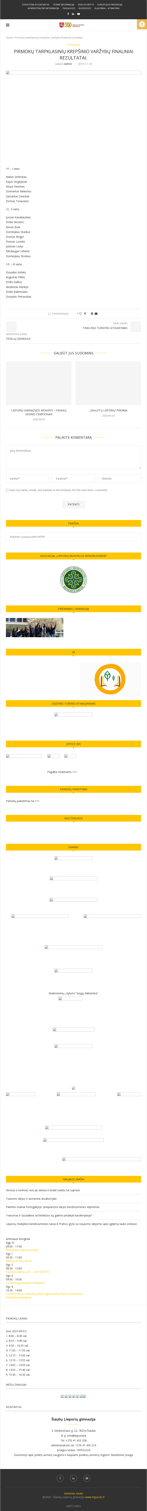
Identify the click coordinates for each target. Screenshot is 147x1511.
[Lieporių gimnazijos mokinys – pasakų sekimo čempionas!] (39, 383)
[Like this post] (80, 313)
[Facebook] (68, 14)
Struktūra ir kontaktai (35, 4)
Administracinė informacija (43, 8)
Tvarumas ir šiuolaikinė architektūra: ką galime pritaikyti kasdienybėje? (49, 1215)
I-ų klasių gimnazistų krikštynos (25, 1283)
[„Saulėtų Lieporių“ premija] (108, 383)
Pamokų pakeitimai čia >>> (22, 801)
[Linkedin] (73, 14)
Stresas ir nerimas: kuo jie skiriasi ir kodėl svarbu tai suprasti (43, 1190)
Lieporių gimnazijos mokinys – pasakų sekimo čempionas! (38, 412)
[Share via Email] (96, 313)
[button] (142, 24)
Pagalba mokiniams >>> (62, 772)
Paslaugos (69, 8)
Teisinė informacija (63, 4)
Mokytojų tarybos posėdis (22, 1250)
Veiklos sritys (86, 4)
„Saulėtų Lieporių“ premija (108, 410)
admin (68, 64)
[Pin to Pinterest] (92, 313)
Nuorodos (85, 8)
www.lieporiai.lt (95, 1497)
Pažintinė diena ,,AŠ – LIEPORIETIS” (28, 1272)
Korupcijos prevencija (109, 4)
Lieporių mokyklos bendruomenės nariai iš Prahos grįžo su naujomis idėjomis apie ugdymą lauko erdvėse (71, 1224)
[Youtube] (78, 14)
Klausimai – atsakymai (107, 8)
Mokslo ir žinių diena (18, 1261)
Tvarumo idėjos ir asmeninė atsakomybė (31, 1198)
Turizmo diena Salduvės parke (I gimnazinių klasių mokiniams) (44, 1294)
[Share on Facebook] (85, 313)
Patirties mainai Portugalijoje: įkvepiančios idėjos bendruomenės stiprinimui (52, 1207)
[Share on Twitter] (88, 313)
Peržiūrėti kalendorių (18, 1297)
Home (9, 37)
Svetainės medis (73, 1493)
